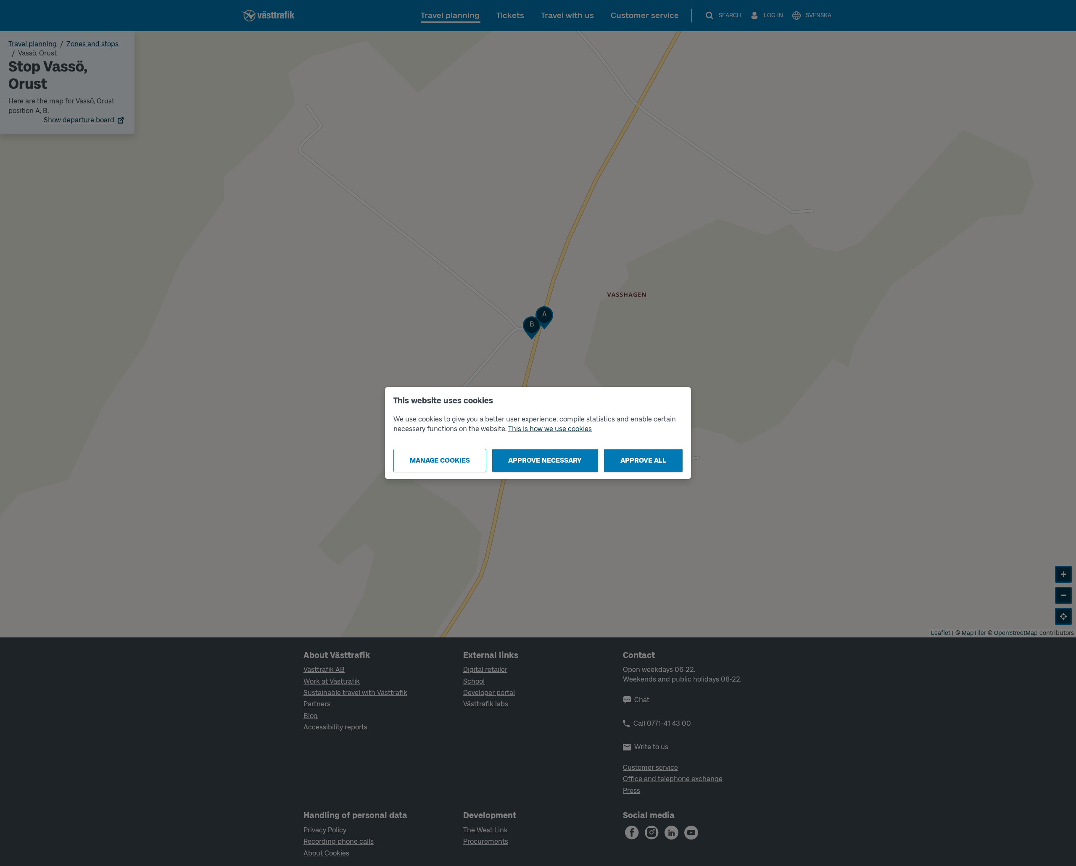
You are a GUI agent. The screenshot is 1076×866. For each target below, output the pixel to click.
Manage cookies (440, 460)
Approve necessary (545, 460)
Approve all (643, 460)
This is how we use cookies (550, 429)
